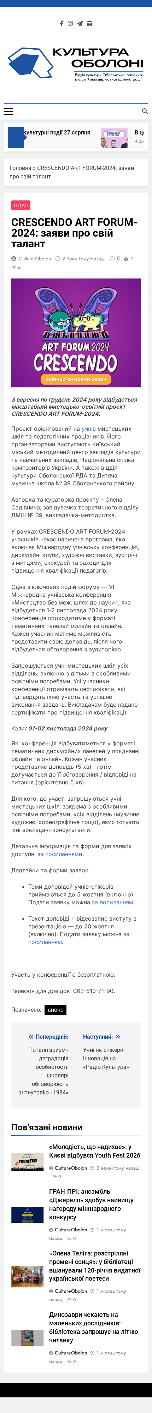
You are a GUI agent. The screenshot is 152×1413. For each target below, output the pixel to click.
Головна (20, 168)
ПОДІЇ (21, 205)
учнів (89, 428)
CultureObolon (71, 1167)
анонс (55, 1009)
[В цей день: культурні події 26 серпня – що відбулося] (110, 141)
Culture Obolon (35, 258)
